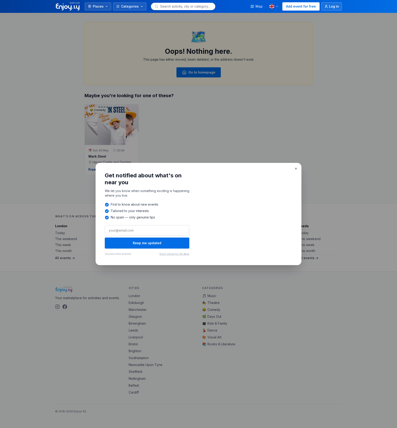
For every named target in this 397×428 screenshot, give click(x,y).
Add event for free (301, 6)
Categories (130, 6)
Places (98, 6)
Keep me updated (147, 243)
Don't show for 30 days (174, 253)
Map (259, 6)
